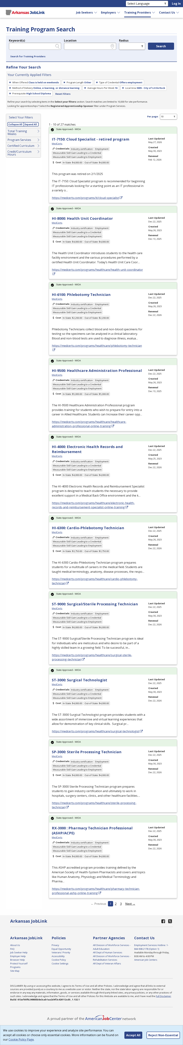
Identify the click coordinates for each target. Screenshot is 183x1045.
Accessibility (58, 956)
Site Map (14, 970)
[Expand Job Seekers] (96, 12)
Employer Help (18, 956)
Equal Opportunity (61, 948)
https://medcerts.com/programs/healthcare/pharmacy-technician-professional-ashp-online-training (96, 891)
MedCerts (57, 143)
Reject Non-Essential (163, 1035)
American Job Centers (145, 959)
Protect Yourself (19, 963)
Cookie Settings (60, 963)
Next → (130, 904)
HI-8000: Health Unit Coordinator (82, 218)
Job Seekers (84, 12)
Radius (123, 40)
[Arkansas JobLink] (25, 12)
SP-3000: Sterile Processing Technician (87, 751)
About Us (15, 945)
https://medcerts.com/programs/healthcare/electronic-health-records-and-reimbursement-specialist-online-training (93, 505)
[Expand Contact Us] (178, 12)
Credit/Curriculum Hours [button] (19, 153)
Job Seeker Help (19, 952)
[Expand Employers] (119, 12)
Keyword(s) (17, 40)
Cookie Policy (59, 959)
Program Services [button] (19, 140)
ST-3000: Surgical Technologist (79, 680)
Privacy (55, 945)
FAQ (12, 948)
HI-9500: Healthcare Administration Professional (97, 370)
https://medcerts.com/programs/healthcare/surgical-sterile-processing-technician (92, 657)
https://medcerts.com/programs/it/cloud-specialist (85, 198)
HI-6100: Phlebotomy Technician (81, 294)
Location (70, 40)
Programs (15, 967)
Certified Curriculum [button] (21, 146)
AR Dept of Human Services (107, 952)
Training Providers (137, 12)
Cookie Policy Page (21, 1039)
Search (161, 46)
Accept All (133, 1035)
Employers (108, 12)
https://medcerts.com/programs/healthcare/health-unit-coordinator (97, 270)
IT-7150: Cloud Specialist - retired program (90, 139)
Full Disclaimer (163, 996)
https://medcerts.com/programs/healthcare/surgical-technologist (95, 731)
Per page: (153, 116)
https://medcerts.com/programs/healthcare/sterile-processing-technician (94, 805)
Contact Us (167, 12)
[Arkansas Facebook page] (163, 921)
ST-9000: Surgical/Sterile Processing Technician (95, 604)
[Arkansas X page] (170, 921)
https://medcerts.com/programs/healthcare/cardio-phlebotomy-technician (95, 581)
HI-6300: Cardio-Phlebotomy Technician (88, 527)
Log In (176, 4)
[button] (28, 56)
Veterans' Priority (61, 952)
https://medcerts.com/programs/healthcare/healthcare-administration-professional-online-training (89, 424)
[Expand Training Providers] (154, 12)
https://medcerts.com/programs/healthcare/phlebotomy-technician (97, 346)
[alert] (113, 130)
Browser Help (17, 959)
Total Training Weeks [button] (17, 132)
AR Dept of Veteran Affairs (107, 963)
